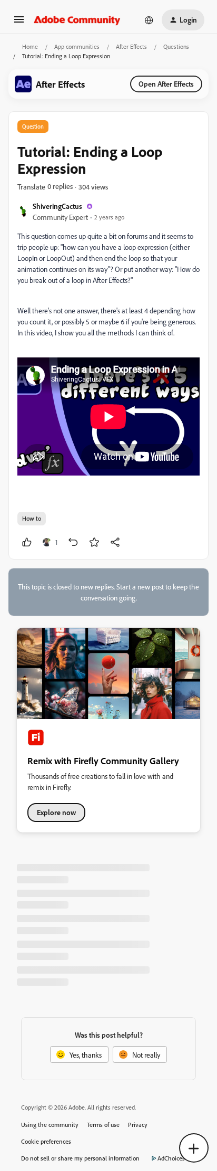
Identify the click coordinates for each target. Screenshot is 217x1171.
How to (31, 518)
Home (30, 46)
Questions (176, 46)
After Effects (131, 46)
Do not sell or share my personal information (80, 1158)
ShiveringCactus (57, 206)
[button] (19, 22)
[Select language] (149, 20)
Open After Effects (166, 83)
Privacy (137, 1124)
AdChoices (171, 1158)
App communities (77, 46)
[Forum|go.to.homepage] (77, 20)
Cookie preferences (46, 1141)
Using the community (49, 1124)
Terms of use (103, 1124)
